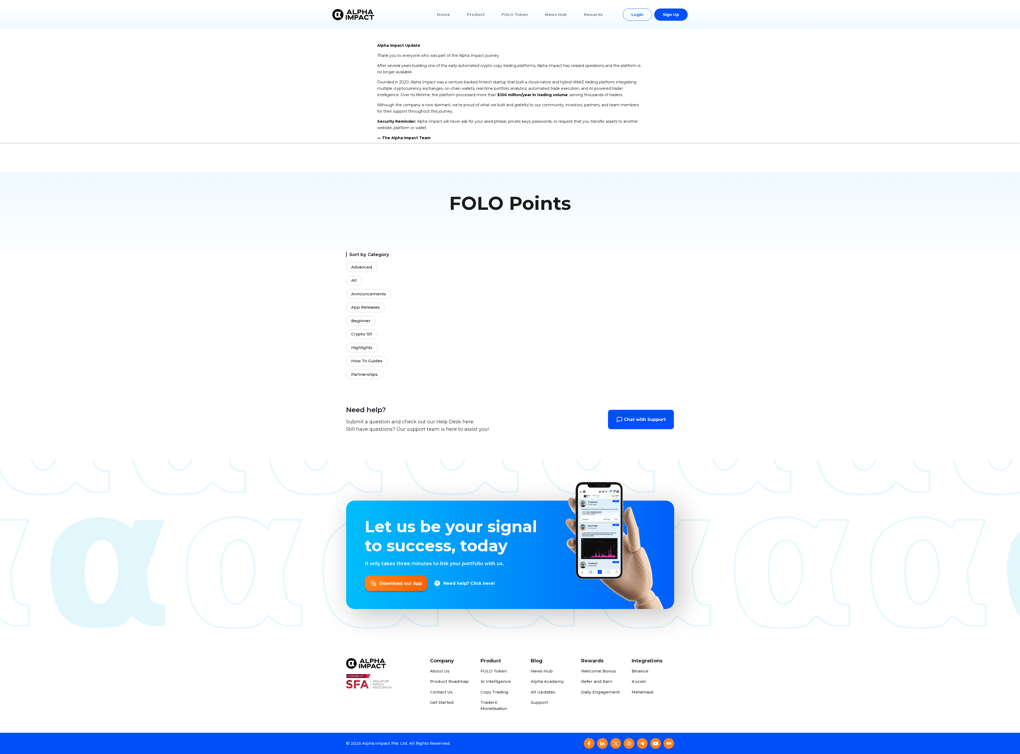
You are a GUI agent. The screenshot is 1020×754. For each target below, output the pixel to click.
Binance (640, 671)
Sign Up (671, 14)
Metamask (643, 692)
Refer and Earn (596, 681)
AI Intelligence (496, 681)
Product (475, 14)
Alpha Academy (547, 681)
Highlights (361, 347)
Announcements (368, 293)
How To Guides (366, 360)
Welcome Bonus (598, 671)
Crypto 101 (361, 333)
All (354, 280)
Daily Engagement (600, 692)
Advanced (361, 267)
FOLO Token (515, 14)
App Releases (365, 307)
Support (539, 702)
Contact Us (441, 692)
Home (443, 14)
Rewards (593, 14)
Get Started (442, 702)
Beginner (361, 320)
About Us (439, 671)
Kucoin (639, 681)
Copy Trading (494, 692)
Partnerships (364, 374)
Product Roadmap (449, 681)
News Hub (556, 14)
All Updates (543, 692)
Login (637, 14)
